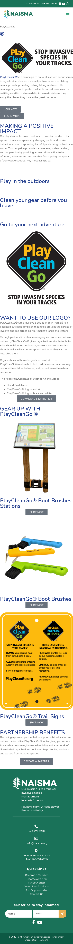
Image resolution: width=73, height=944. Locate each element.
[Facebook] (60, 3)
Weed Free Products (36, 886)
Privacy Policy (30, 806)
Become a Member (36, 875)
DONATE (45, 4)
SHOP (54, 4)
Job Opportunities (36, 890)
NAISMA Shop (36, 882)
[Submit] (62, 914)
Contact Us (36, 894)
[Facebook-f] (33, 922)
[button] (67, 14)
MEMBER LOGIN (31, 4)
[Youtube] (63, 3)
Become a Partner (36, 878)
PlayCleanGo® (9, 77)
